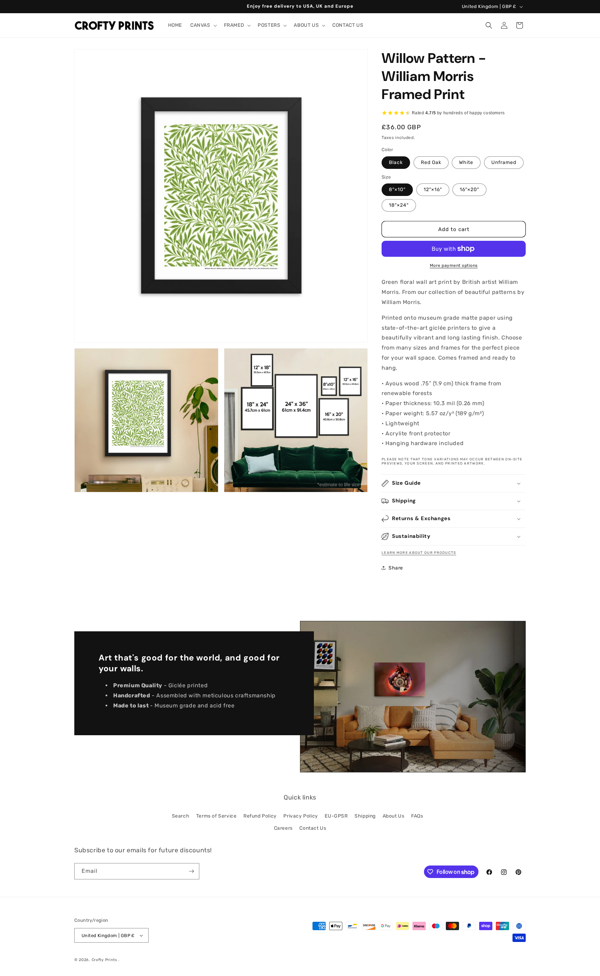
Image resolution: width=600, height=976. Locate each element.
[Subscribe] (191, 871)
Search (181, 816)
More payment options (454, 265)
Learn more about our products (419, 553)
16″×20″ (469, 189)
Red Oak (431, 162)
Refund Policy (260, 816)
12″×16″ (433, 189)
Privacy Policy (300, 816)
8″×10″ (397, 189)
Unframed (503, 162)
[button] (203, 25)
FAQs (417, 816)
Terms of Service (216, 816)
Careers (283, 828)
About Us (394, 816)
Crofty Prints (104, 960)
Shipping (365, 816)
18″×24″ (399, 205)
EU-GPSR (336, 816)
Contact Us (312, 828)
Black (396, 162)
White (466, 162)
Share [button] (396, 568)
